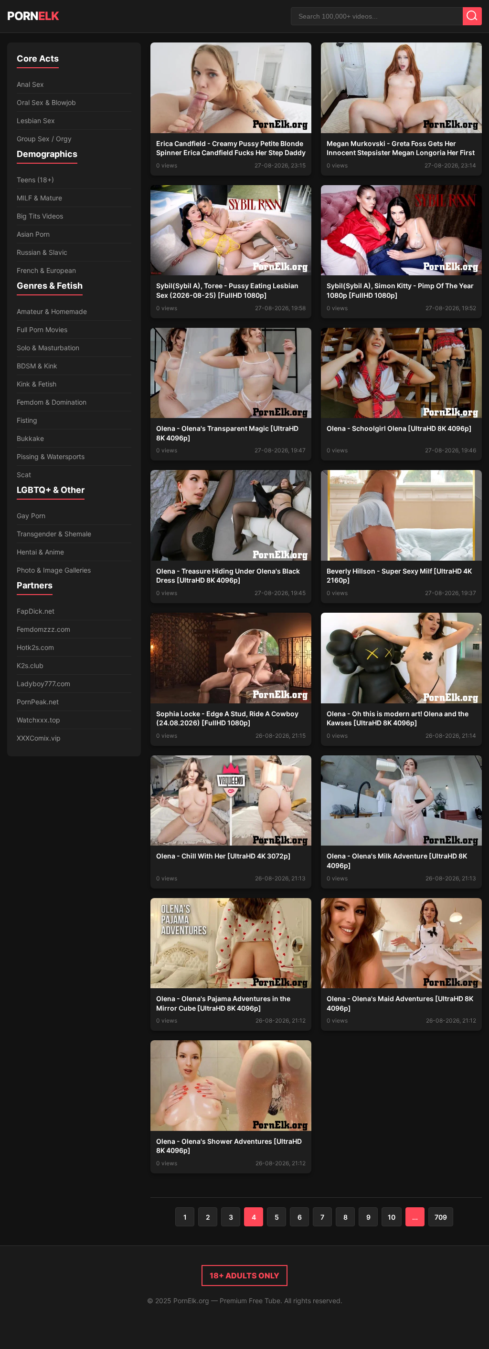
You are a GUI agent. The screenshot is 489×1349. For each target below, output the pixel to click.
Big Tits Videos (40, 216)
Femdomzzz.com (43, 629)
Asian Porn (33, 234)
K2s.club (30, 665)
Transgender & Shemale (54, 534)
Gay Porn (31, 516)
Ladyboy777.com (43, 684)
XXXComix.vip (39, 738)
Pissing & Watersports (51, 456)
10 (391, 1217)
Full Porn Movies (42, 329)
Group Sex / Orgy (44, 139)
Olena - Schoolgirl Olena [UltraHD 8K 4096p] (399, 428)
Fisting (27, 420)
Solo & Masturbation (48, 348)
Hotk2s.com (35, 647)
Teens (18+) (35, 180)
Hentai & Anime (40, 552)
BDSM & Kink (37, 366)
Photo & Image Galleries (54, 570)
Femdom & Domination (51, 402)
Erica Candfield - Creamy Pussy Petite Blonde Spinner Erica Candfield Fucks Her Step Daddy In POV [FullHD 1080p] (231, 152)
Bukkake (30, 438)
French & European (46, 270)
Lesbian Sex (36, 120)
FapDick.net (35, 611)
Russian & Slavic (42, 252)
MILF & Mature (39, 198)
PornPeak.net (38, 702)
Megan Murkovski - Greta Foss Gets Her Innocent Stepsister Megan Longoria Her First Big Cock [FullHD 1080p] (401, 152)
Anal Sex (30, 84)
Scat (24, 475)
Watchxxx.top (38, 720)
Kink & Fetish (36, 384)
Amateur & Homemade (52, 311)
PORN (33, 16)
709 (441, 1217)
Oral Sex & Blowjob (46, 102)
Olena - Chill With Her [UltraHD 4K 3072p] (223, 856)
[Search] (472, 16)
